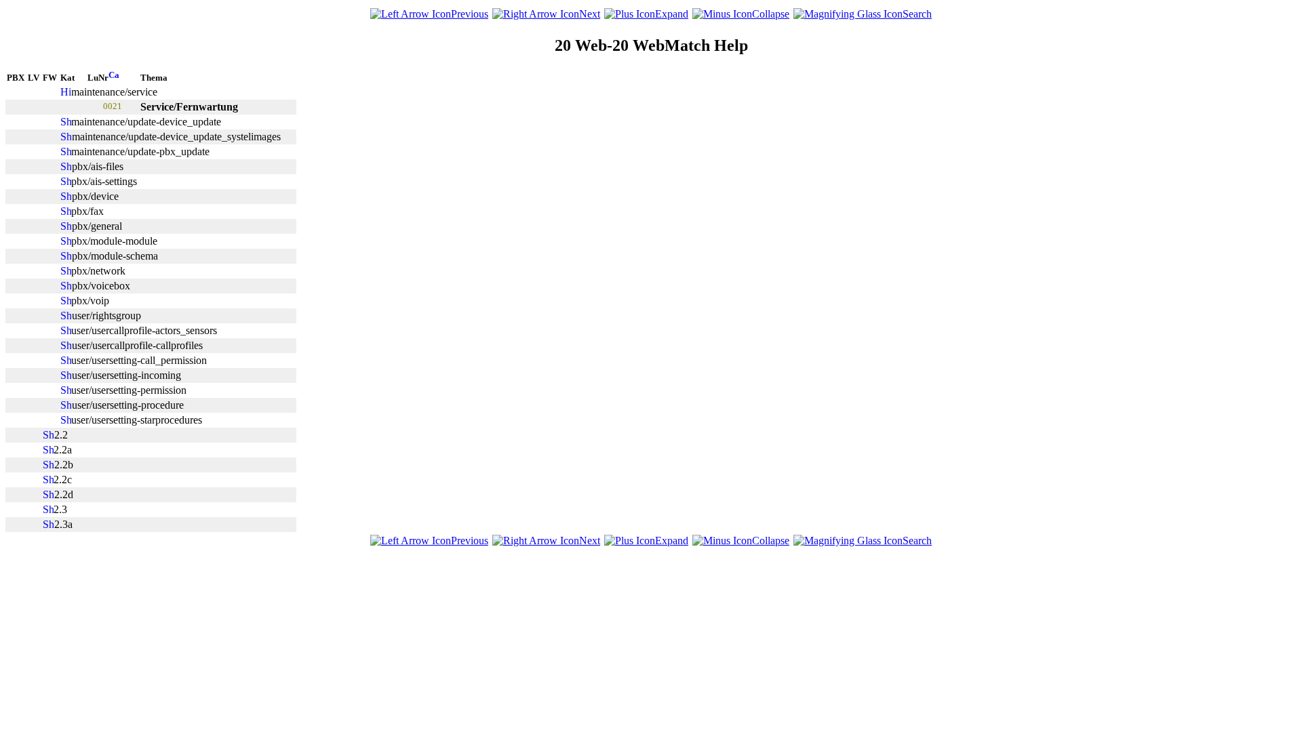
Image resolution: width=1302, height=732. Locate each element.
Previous (469, 14)
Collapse (770, 14)
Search (917, 14)
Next (589, 14)
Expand (671, 14)
